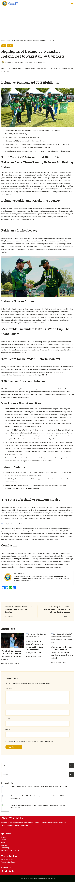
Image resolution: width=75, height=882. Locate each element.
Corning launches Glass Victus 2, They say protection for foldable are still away (39, 787)
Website (7, 730)
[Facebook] (2, 871)
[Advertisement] (37, 21)
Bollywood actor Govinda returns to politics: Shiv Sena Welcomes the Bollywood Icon (34, 647)
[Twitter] (6, 871)
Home (3, 837)
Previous (10, 616)
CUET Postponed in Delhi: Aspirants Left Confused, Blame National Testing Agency (57, 609)
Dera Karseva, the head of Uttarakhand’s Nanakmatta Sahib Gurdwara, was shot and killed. (62, 652)
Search (71, 774)
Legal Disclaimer (7, 859)
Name (7, 708)
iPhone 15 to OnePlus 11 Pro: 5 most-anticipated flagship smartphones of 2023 (37, 796)
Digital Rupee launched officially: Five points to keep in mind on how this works (39, 805)
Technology (5, 848)
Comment (9, 688)
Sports (10, 46)
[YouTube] (10, 871)
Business (4, 845)
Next (65, 616)
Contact (4, 842)
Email (7, 719)
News (3, 46)
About (3, 839)
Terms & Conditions (8, 862)
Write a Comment (40, 62)
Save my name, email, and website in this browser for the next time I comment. (30, 741)
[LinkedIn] (13, 871)
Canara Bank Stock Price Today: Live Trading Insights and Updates (18, 609)
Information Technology (10, 850)
